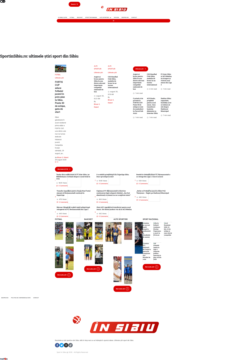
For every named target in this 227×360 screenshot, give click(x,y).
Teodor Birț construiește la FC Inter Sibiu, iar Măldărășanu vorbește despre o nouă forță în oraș (73, 176)
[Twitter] (61, 345)
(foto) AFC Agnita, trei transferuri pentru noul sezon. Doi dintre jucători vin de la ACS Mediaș (114, 208)
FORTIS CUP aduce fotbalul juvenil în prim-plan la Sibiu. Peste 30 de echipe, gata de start (60, 97)
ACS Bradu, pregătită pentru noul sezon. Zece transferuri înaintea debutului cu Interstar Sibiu (152, 105)
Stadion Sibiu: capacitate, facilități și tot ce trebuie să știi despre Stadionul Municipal (166, 104)
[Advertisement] (113, 42)
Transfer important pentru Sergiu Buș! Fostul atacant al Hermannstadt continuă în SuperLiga (74, 193)
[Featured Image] (74, 180)
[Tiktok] (70, 345)
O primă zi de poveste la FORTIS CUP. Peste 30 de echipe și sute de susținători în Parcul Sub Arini (138, 105)
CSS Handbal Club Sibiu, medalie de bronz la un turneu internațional (113, 82)
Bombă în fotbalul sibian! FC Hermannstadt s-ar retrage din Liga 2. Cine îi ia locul (153, 175)
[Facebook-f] (57, 345)
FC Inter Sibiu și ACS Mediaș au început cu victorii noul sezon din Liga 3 (166, 79)
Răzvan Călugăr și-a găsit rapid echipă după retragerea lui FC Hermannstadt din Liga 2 (73, 208)
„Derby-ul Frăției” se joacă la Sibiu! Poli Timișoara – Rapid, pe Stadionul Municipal (152, 192)
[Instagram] (66, 345)
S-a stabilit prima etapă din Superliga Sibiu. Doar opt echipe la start (112, 175)
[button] (110, 17)
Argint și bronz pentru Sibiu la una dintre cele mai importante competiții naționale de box (99, 84)
